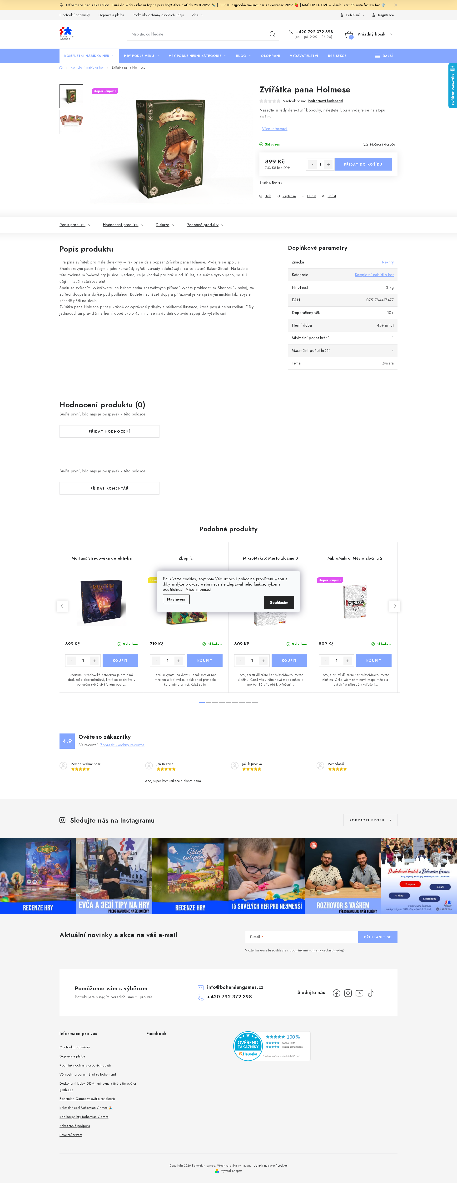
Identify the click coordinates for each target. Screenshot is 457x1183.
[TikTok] (371, 993)
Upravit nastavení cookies (271, 1165)
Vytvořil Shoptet (231, 1171)
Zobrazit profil (367, 820)
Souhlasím (279, 602)
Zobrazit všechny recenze (122, 745)
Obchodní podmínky (75, 15)
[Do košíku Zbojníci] (205, 660)
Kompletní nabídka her (374, 275)
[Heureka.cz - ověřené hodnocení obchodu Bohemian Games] (272, 1046)
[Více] (383, 56)
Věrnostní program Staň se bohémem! (88, 1074)
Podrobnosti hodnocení (325, 100)
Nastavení (176, 599)
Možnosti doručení (384, 144)
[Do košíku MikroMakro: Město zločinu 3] (289, 660)
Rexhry (277, 182)
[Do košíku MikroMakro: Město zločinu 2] (374, 660)
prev (62, 606)
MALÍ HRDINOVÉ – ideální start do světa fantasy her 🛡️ (343, 5)
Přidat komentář (109, 488)
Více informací (198, 589)
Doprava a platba (111, 15)
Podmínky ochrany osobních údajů (158, 15)
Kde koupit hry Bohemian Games (84, 1116)
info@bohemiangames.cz (235, 987)
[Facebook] (336, 993)
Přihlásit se (378, 937)
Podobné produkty (203, 225)
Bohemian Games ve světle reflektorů (87, 1098)
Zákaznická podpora (75, 1125)
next (394, 606)
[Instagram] (348, 993)
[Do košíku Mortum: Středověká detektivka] (120, 660)
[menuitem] (89, 56)
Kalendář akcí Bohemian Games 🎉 (86, 1107)
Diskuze (162, 225)
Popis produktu (72, 225)
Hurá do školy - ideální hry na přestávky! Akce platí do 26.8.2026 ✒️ (164, 5)
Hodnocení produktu (121, 225)
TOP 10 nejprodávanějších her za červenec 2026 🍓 (259, 5)
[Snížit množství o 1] (312, 164)
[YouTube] (359, 993)
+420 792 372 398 (314, 32)
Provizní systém (71, 1134)
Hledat (272, 34)
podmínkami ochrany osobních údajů (317, 950)
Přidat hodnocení (109, 431)
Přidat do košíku (363, 164)
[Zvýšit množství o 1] (328, 164)
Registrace (386, 15)
